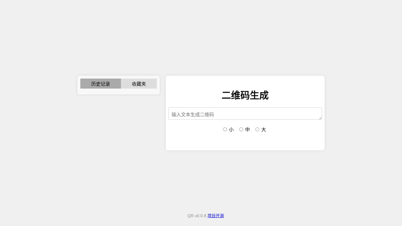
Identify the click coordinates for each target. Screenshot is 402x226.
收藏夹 (139, 84)
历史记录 (100, 84)
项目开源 (215, 215)
